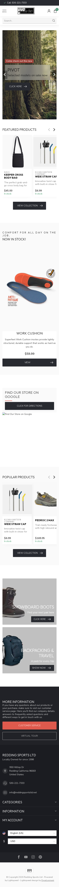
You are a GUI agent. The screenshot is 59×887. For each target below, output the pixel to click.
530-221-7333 (19, 2)
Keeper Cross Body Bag (13, 176)
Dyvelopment (47, 880)
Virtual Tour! (29, 735)
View (27, 362)
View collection (27, 205)
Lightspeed (13, 880)
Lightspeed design (29, 880)
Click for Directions (29, 405)
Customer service (29, 725)
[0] (55, 11)
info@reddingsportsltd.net (23, 792)
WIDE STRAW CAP (15, 523)
